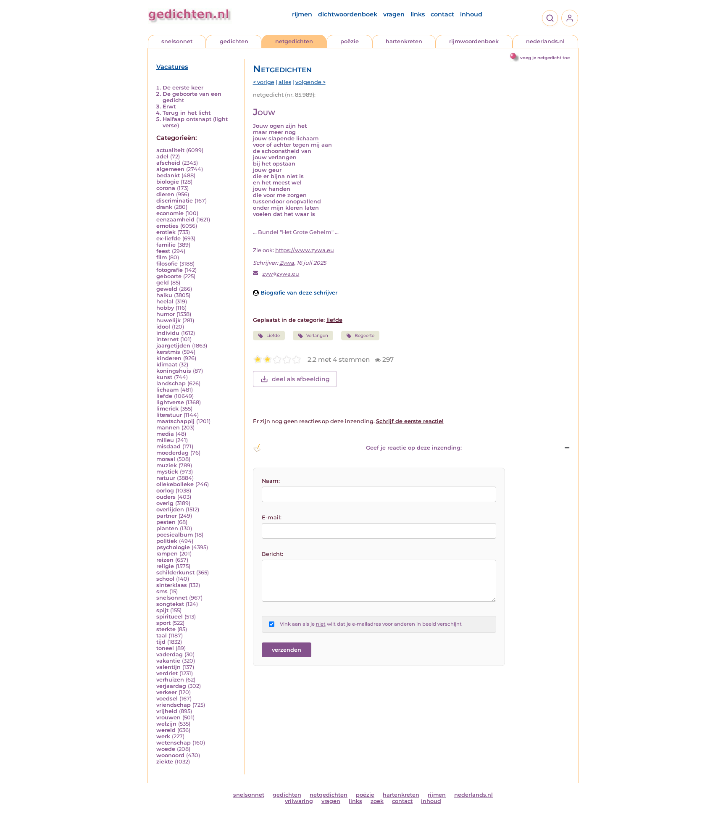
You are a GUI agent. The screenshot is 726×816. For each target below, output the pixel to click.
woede (165, 749)
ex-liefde (168, 238)
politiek (166, 541)
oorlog (165, 490)
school (165, 579)
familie (166, 245)
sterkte (166, 629)
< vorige (263, 82)
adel (162, 156)
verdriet (167, 673)
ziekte (164, 761)
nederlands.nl (545, 41)
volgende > (310, 82)
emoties (167, 226)
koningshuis (173, 371)
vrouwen (168, 717)
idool (163, 327)
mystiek (167, 472)
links (417, 14)
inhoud (471, 14)
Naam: (271, 481)
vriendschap (173, 705)
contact (442, 14)
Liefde (273, 335)
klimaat (166, 364)
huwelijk (168, 320)
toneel (165, 648)
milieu (165, 440)
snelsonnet (176, 41)
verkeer (166, 692)
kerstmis (168, 352)
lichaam (167, 390)
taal (161, 635)
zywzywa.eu (280, 274)
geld (162, 282)
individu (167, 333)
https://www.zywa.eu (304, 250)
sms (162, 591)
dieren (165, 194)
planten (167, 528)
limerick (167, 408)
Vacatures (172, 67)
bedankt (168, 175)
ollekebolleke (175, 484)
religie (165, 566)
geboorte (169, 276)
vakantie (168, 661)
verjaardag (171, 686)
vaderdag (169, 654)
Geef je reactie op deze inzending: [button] (414, 448)
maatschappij (175, 421)
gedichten (234, 41)
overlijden (170, 509)
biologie (167, 182)
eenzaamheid (175, 219)
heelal (165, 301)
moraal (165, 459)
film (161, 257)
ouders (166, 497)
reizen (165, 560)
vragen (394, 14)
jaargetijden (173, 345)
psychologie (173, 547)
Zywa (286, 263)
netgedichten (294, 41)
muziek (166, 465)
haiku (164, 295)
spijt (162, 610)
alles (285, 82)
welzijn (166, 724)
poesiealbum (174, 535)
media (165, 434)
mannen (168, 427)
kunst (164, 377)
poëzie (349, 41)
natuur (165, 478)
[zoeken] (550, 18)
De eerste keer (183, 87)
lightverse (170, 402)
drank (164, 207)
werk (163, 736)
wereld (166, 730)
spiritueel (169, 616)
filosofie (167, 264)
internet (167, 339)
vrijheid (166, 711)
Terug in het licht (186, 113)
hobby (165, 308)
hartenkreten (404, 41)
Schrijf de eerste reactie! (410, 421)
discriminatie (174, 200)
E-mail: (271, 517)
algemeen (170, 169)
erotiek (166, 232)
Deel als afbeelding (301, 379)
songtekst (170, 604)
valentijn (168, 667)
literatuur (169, 415)
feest (163, 251)
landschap (171, 383)
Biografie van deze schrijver (298, 293)
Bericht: (272, 554)
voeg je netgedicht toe (545, 58)
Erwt (169, 106)
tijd (161, 642)
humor (165, 314)
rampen (167, 553)
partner (166, 516)
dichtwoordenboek (347, 14)
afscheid (168, 163)
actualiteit (170, 150)
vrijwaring (299, 801)
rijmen (302, 14)
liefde (164, 396)
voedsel (167, 698)
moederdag (172, 453)
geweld (166, 289)
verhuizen (170, 679)
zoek (377, 801)
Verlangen (317, 335)
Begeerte (364, 335)
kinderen (169, 358)
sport (163, 623)
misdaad (168, 446)
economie (170, 213)
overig (165, 503)
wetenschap (173, 743)
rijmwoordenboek (474, 41)
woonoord (170, 755)
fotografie (169, 270)
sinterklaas (171, 585)
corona (165, 188)
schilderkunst (175, 572)
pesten (166, 522)
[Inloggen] (569, 18)
